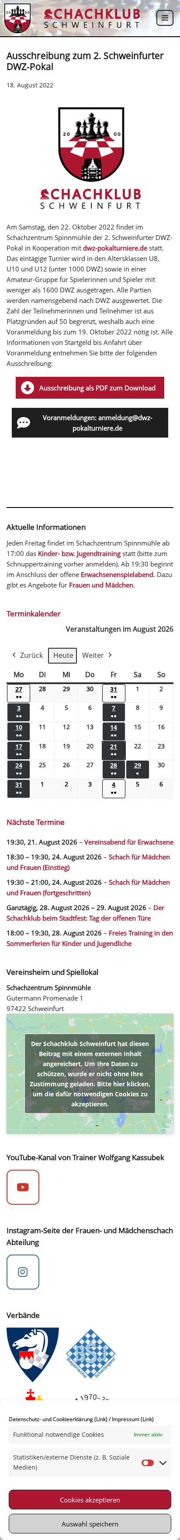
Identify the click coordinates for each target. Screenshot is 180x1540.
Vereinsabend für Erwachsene (128, 842)
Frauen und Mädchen (101, 585)
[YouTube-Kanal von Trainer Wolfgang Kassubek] (23, 1187)
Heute (63, 655)
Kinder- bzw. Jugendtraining (79, 553)
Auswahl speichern (90, 1523)
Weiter (93, 655)
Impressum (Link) (133, 1419)
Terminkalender (34, 613)
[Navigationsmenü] (164, 18)
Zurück (31, 655)
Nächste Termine (36, 822)
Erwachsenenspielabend (117, 574)
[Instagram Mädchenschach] (23, 1272)
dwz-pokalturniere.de (115, 247)
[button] (90, 388)
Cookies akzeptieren (90, 1499)
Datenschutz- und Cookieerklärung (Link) (58, 1419)
